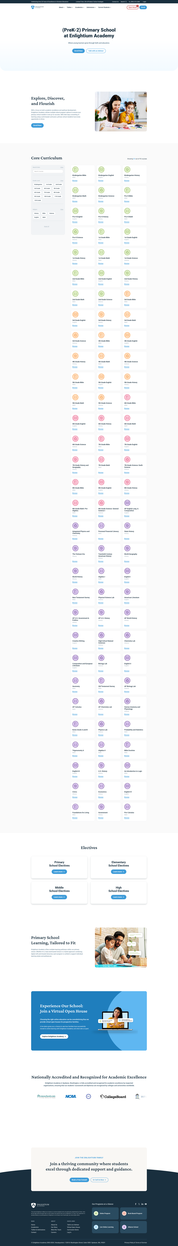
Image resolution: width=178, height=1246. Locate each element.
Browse (74, 180)
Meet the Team (56, 1230)
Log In (69, 1232)
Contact (33, 1232)
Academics (35, 1227)
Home (33, 1225)
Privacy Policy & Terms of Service (136, 1242)
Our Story (54, 1227)
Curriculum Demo (73, 1230)
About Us (54, 1225)
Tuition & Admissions (38, 1230)
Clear (61, 167)
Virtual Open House (73, 1227)
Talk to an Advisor (73, 1225)
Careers (53, 1232)
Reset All (46, 226)
